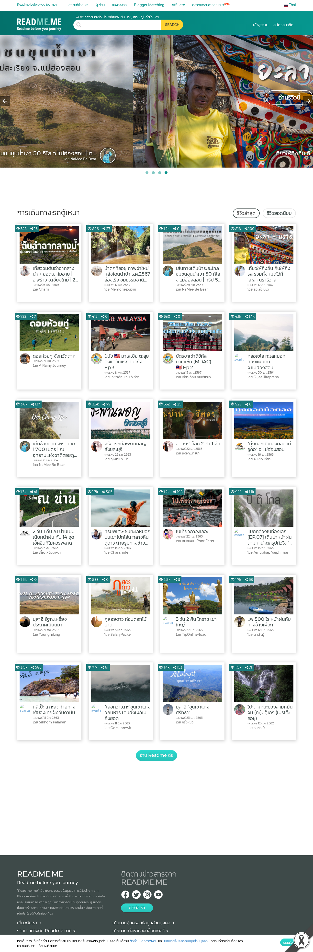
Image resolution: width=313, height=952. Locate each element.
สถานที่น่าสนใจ (78, 5)
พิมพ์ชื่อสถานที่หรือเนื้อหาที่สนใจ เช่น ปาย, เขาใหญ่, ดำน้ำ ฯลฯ (117, 17)
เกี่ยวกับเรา (27, 923)
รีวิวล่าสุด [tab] (246, 213)
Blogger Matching (149, 5)
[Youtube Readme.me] (158, 896)
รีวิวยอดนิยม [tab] (279, 213)
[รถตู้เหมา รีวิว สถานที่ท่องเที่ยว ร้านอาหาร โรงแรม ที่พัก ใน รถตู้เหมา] (45, 23)
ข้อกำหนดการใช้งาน (143, 941)
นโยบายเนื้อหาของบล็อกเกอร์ (139, 930)
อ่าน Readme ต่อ (156, 755)
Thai (292, 5)
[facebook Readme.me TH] (125, 896)
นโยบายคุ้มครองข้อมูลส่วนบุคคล (142, 923)
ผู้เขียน (100, 5)
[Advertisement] (156, 802)
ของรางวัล (119, 5)
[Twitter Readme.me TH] (136, 896)
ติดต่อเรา (137, 907)
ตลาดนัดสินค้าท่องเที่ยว (211, 4)
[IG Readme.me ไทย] (147, 896)
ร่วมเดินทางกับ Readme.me (45, 930)
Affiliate (178, 5)
